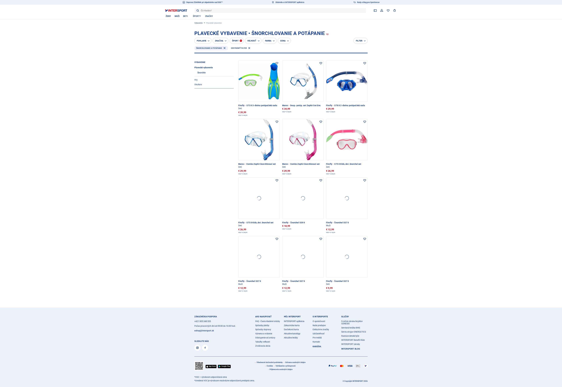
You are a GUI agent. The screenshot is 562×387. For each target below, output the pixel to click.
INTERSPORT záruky (350, 344)
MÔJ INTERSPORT (292, 316)
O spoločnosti (319, 321)
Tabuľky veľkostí (262, 342)
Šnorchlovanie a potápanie (209, 48)
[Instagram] (197, 348)
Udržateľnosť (318, 333)
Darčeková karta (291, 329)
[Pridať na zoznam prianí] (277, 63)
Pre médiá (317, 337)
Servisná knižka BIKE (350, 328)
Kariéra (317, 346)
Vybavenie (198, 23)
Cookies (270, 366)
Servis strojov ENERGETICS (353, 332)
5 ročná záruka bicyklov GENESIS (352, 322)
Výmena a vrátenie (263, 333)
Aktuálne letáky (291, 337)
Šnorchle (201, 72)
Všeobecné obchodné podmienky (270, 362)
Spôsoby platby (262, 325)
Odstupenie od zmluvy (265, 337)
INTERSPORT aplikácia (294, 321)
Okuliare (198, 84)
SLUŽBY (345, 316)
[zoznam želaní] (388, 10)
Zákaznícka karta (292, 325)
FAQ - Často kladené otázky (267, 321)
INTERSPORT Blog (350, 349)
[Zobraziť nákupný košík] (394, 10)
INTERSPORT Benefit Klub (353, 340)
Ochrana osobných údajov (295, 362)
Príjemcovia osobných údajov (281, 369)
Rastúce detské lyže (350, 336)
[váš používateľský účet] (381, 10)
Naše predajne (319, 325)
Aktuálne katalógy (292, 333)
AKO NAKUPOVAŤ (263, 316)
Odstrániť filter (239, 48)
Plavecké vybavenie (203, 67)
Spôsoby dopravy (263, 329)
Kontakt (316, 342)
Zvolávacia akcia (262, 346)
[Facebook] (205, 348)
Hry (196, 80)
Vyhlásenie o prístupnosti (285, 366)
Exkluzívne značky (321, 329)
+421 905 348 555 (202, 321)
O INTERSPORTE (320, 316)
